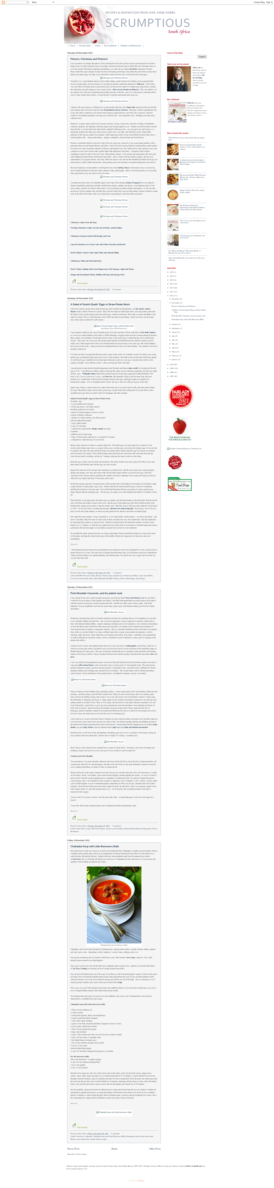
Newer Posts (73, 1148)
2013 (172, 288)
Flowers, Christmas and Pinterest (89, 59)
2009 (172, 368)
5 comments (115, 1133)
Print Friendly (82, 283)
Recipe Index (85, 46)
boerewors (80, 1136)
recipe (119, 982)
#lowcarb (85, 575)
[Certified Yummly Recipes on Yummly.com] (184, 448)
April (174, 347)
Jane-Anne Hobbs (146, 575)
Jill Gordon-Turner (86, 665)
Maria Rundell (99, 578)
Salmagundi (147, 828)
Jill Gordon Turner (98, 828)
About (97, 46)
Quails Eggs (130, 578)
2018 (172, 272)
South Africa (85, 1139)
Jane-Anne (82, 289)
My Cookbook (110, 46)
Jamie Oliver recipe (83, 828)
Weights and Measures (131, 46)
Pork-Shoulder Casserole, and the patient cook (96, 593)
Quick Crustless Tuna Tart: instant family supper (192, 191)
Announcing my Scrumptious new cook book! (192, 236)
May (174, 344)
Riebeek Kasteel (136, 828)
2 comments (116, 826)
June (174, 340)
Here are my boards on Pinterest (126, 89)
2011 (172, 295)
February (175, 355)
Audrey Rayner (95, 575)
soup (78, 1139)
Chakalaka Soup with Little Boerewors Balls (95, 846)
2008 (172, 372)
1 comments (117, 572)
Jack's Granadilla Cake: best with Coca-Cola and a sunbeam (187, 259)
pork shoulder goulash (121, 828)
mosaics (109, 828)
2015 (172, 280)
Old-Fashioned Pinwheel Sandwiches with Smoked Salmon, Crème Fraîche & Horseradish (192, 207)
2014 (172, 284)
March (174, 351)
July (173, 336)
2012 (172, 291)
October (175, 324)
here (152, 654)
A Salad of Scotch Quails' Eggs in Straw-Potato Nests (100, 304)
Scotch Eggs (140, 578)
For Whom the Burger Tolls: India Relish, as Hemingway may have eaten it (185, 251)
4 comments (116, 289)
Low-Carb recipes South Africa (82, 578)
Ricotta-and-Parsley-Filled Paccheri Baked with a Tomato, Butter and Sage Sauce (193, 177)
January (175, 359)
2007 (172, 376)
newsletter (133, 69)
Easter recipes (107, 575)
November (176, 303)
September (176, 328)
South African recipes (99, 1139)
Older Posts (155, 1148)
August (175, 332)
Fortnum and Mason (131, 575)
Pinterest (140, 84)
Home (72, 46)
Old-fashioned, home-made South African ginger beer (187, 138)
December (176, 299)
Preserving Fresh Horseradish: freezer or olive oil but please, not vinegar (192, 146)
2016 (172, 276)
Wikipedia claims (89, 373)
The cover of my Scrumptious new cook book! (193, 221)
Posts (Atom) (82, 1154)
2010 (172, 364)
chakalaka (88, 1136)
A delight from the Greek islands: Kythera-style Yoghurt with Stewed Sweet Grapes (193, 162)
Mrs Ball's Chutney (112, 578)
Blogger (141, 1180)
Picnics (122, 578)
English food (118, 575)
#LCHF (79, 575)
